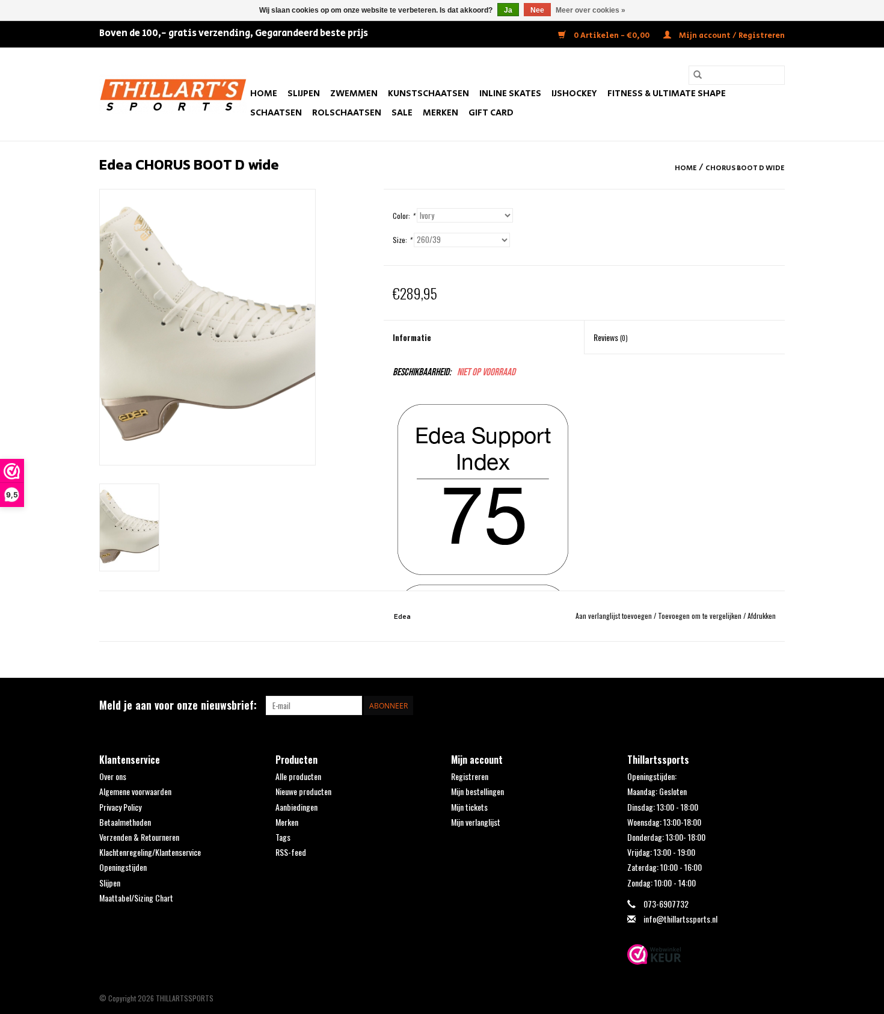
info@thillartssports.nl (680, 918)
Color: (404, 215)
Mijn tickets (469, 806)
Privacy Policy (120, 806)
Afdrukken (761, 615)
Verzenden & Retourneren (139, 837)
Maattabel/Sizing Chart (136, 897)
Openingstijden (123, 867)
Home (263, 93)
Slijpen (303, 93)
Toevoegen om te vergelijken (700, 615)
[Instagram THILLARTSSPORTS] (775, 705)
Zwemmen (354, 93)
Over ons (112, 776)
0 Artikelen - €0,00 (611, 35)
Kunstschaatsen (428, 93)
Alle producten (298, 776)
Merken (440, 112)
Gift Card (491, 112)
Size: (402, 240)
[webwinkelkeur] (706, 954)
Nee (537, 10)
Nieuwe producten (303, 791)
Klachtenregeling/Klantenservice (150, 852)
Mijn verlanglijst (475, 822)
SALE (402, 112)
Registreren (469, 776)
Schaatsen (276, 112)
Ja (508, 10)
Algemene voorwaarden (135, 791)
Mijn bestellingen (477, 791)
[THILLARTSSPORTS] (173, 94)
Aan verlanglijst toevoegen (615, 615)
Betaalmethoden (125, 822)
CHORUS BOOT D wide (745, 168)
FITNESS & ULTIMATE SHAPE (666, 93)
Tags (282, 837)
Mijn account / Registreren (731, 35)
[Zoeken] (698, 75)
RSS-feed (290, 852)
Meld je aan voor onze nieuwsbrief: (178, 705)
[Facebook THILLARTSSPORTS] (754, 705)
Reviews (611, 337)
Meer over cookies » (590, 10)
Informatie (412, 337)
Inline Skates (510, 93)
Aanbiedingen (296, 806)
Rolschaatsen (346, 112)
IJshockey (574, 93)
